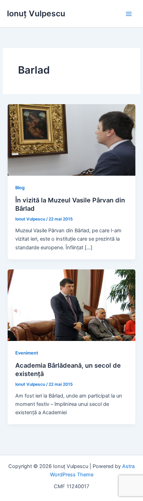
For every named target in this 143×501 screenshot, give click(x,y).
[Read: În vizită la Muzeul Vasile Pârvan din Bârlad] (71, 139)
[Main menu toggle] (128, 14)
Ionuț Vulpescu (36, 13)
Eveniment (26, 353)
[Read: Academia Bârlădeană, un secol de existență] (71, 305)
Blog (20, 187)
